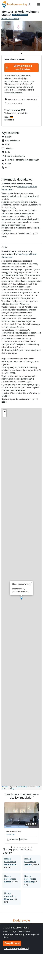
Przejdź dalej (12, 943)
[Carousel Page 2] (14, 847)
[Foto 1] (21, 53)
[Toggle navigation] (39, 4)
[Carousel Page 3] (17, 847)
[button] (21, 598)
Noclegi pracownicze (10, 861)
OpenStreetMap (22, 787)
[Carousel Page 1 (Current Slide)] (11, 847)
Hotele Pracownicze (10, 18)
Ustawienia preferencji (16, 948)
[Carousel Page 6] (25, 847)
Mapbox (13, 789)
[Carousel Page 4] (20, 847)
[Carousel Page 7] (28, 847)
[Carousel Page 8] (31, 847)
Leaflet (5, 787)
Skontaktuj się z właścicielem (23, 67)
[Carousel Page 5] (23, 847)
